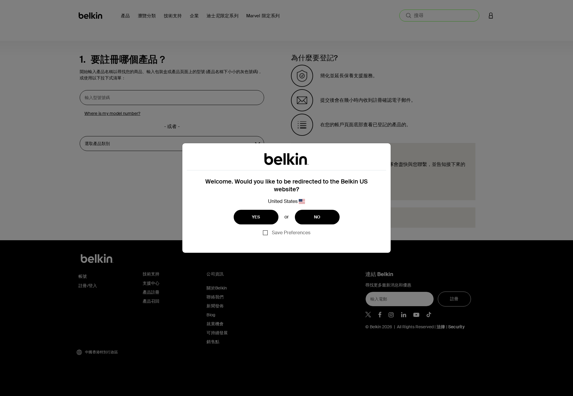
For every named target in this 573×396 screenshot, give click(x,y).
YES (256, 217)
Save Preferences (291, 232)
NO (317, 217)
